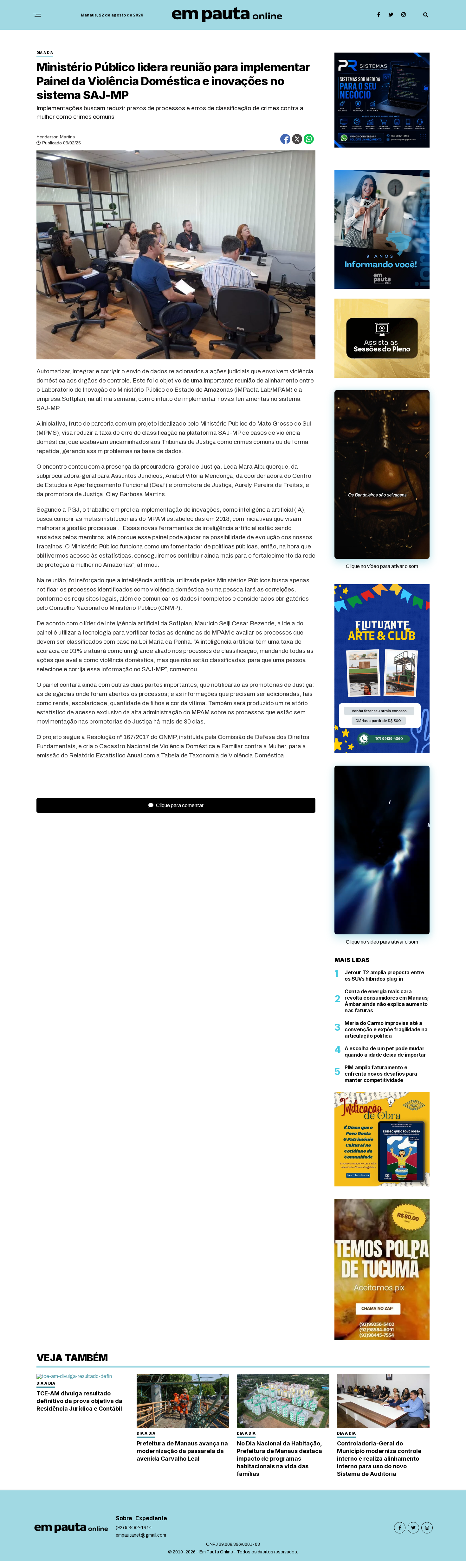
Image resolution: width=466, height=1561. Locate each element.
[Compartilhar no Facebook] (285, 139)
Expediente (151, 1460)
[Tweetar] (297, 139)
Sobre (124, 1460)
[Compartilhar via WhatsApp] (309, 139)
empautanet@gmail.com (141, 1477)
